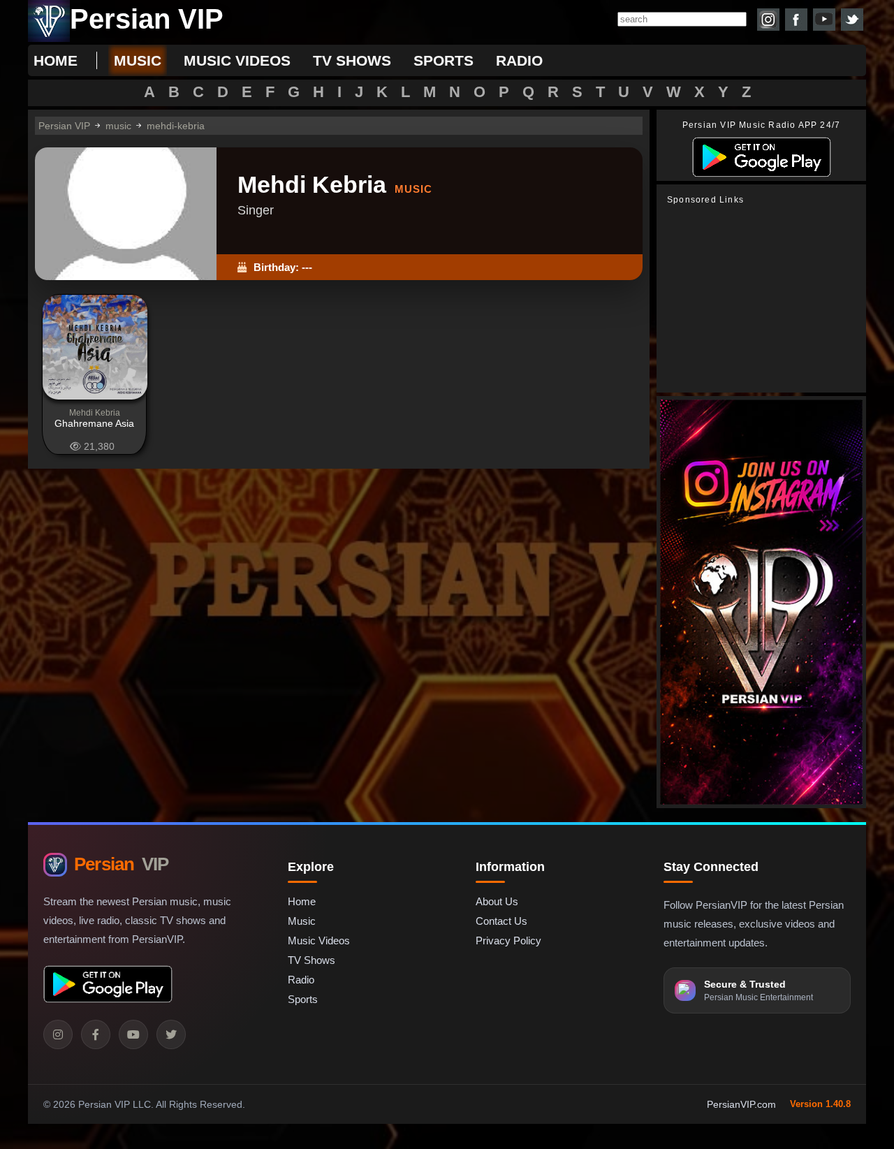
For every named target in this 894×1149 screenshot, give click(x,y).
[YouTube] (133, 1034)
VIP (121, 864)
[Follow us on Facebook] (796, 19)
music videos (237, 60)
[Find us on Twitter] (852, 19)
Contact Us (501, 921)
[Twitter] (171, 1034)
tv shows (352, 60)
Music (302, 921)
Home (56, 60)
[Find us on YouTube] (824, 19)
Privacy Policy (508, 940)
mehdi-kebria (176, 125)
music (137, 60)
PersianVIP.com (741, 1104)
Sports (303, 999)
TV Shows (311, 960)
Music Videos (319, 940)
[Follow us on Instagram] (768, 19)
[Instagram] (58, 1034)
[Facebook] (95, 1034)
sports (443, 60)
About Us (497, 901)
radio (519, 60)
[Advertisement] (765, 299)
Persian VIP (64, 125)
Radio (301, 980)
